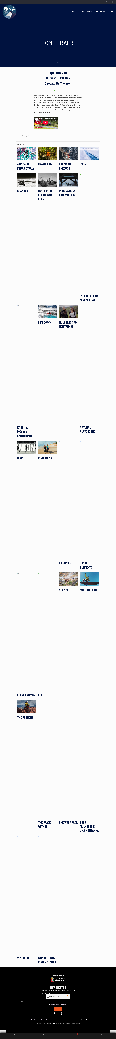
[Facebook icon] (108, 2)
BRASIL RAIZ (45, 164)
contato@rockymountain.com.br (61, 1019)
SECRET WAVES (26, 695)
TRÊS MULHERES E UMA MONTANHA (89, 826)
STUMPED (64, 590)
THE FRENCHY (25, 717)
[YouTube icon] (110, 2)
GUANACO (22, 191)
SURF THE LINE (88, 590)
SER (40, 695)
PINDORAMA (45, 458)
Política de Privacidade (57, 1023)
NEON (20, 458)
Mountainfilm (84, 1019)
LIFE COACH (44, 322)
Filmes (43, 1037)
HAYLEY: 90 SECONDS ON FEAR (45, 195)
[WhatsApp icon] (106, 2)
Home (14, 1037)
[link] (58, 979)
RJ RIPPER (65, 563)
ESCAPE (84, 164)
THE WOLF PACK (68, 822)
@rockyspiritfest (50, 993)
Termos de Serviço (68, 1023)
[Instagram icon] (112, 2)
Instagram (72, 1037)
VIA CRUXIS (23, 958)
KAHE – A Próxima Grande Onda (24, 431)
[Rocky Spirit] (9, 11)
